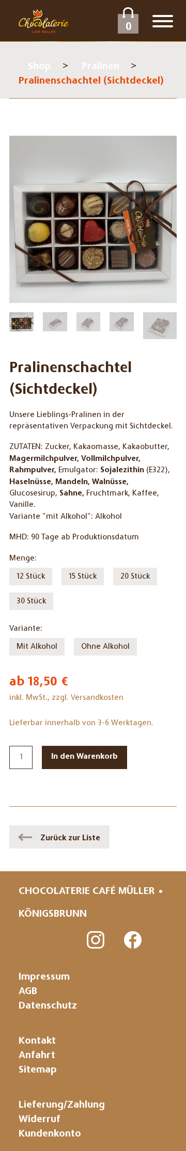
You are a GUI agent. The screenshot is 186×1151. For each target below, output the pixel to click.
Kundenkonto (50, 1134)
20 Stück (135, 576)
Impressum (44, 977)
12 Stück (31, 576)
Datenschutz (48, 1006)
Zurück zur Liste (70, 838)
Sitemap (38, 1070)
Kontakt (37, 1041)
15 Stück (83, 576)
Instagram (96, 940)
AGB (28, 991)
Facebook (133, 940)
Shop (39, 66)
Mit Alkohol (37, 647)
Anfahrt (37, 1055)
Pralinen (100, 66)
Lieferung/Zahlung (62, 1105)
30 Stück (31, 601)
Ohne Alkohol (105, 647)
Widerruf (39, 1119)
